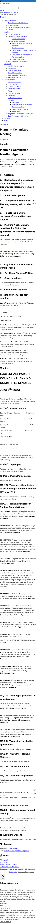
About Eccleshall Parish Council (18, 23)
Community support (14, 86)
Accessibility (4, 862)
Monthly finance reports (16, 66)
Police (10, 91)
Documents (7, 64)
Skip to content (5, 3)
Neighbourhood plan (14, 82)
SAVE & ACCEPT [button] (5, 922)
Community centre (14, 89)
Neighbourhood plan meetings (18, 61)
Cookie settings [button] (23, 872)
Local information (9, 80)
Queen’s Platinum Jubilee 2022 (18, 116)
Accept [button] (32, 872)
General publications (14, 70)
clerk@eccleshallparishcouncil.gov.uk (16, 851)
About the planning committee (22, 104)
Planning (11, 100)
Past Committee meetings (16, 41)
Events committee (18, 48)
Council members (13, 25)
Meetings (7, 32)
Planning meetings (18, 57)
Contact (10, 30)
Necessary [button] (3, 903)
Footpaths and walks (15, 98)
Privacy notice (4, 860)
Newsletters (12, 68)
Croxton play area (14, 93)
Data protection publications (17, 75)
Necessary (5, 906)
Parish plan (15, 102)
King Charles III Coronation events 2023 (21, 114)
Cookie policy (13, 872)
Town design (16, 111)
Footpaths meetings (18, 59)
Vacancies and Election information (19, 27)
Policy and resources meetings (22, 55)
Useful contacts (13, 84)
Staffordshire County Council (9, 867)
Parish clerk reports (18, 39)
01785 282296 (13, 848)
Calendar (7, 118)
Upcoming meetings (14, 34)
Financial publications (15, 73)
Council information (10, 21)
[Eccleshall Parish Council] (9, 12)
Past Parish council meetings (17, 36)
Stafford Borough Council (8, 864)
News (6, 120)
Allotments (11, 95)
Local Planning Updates (20, 109)
